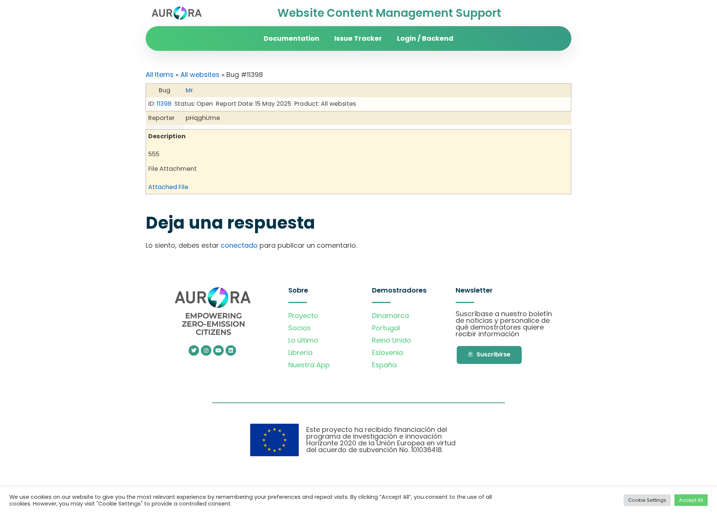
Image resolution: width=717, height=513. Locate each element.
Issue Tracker (358, 38)
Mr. (190, 90)
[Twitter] (194, 350)
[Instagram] (206, 350)
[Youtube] (218, 350)
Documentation (291, 38)
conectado (239, 245)
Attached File (168, 187)
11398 (163, 103)
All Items (160, 74)
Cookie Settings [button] (647, 500)
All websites (200, 74)
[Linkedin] (231, 350)
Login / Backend (425, 38)
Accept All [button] (691, 500)
